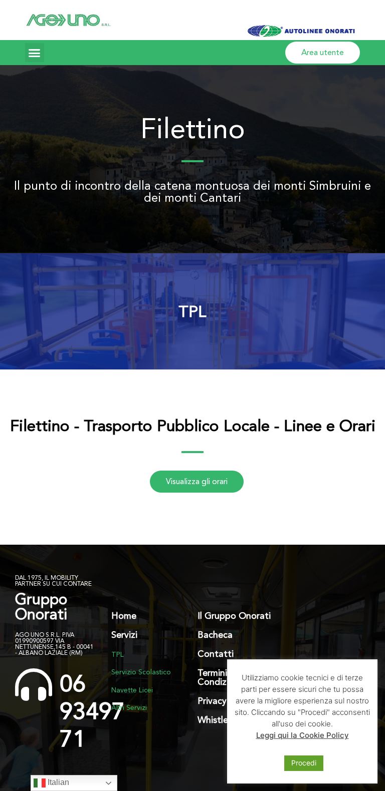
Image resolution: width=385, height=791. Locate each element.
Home (123, 615)
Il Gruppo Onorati (234, 615)
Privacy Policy (225, 700)
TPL (192, 311)
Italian (57, 782)
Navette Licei (132, 690)
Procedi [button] (303, 762)
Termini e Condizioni (219, 677)
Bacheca (215, 634)
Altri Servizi (129, 707)
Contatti (216, 653)
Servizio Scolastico (141, 672)
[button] (34, 52)
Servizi (124, 634)
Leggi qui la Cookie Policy (302, 735)
